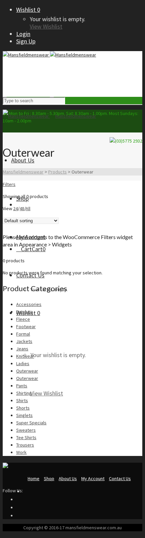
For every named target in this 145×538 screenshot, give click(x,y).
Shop (49, 478)
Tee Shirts (26, 437)
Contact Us (120, 478)
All (28, 208)
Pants (21, 386)
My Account (93, 478)
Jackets (24, 341)
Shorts (23, 408)
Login (23, 34)
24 (15, 208)
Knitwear (25, 356)
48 (22, 208)
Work (21, 452)
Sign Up (25, 41)
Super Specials (31, 423)
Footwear (26, 326)
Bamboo (24, 312)
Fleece (23, 319)
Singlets (24, 415)
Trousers (25, 445)
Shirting (24, 393)
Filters (9, 184)
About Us (68, 478)
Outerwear (27, 371)
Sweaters (26, 430)
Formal (23, 334)
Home (33, 478)
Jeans (22, 349)
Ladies (22, 363)
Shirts (22, 400)
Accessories (28, 304)
